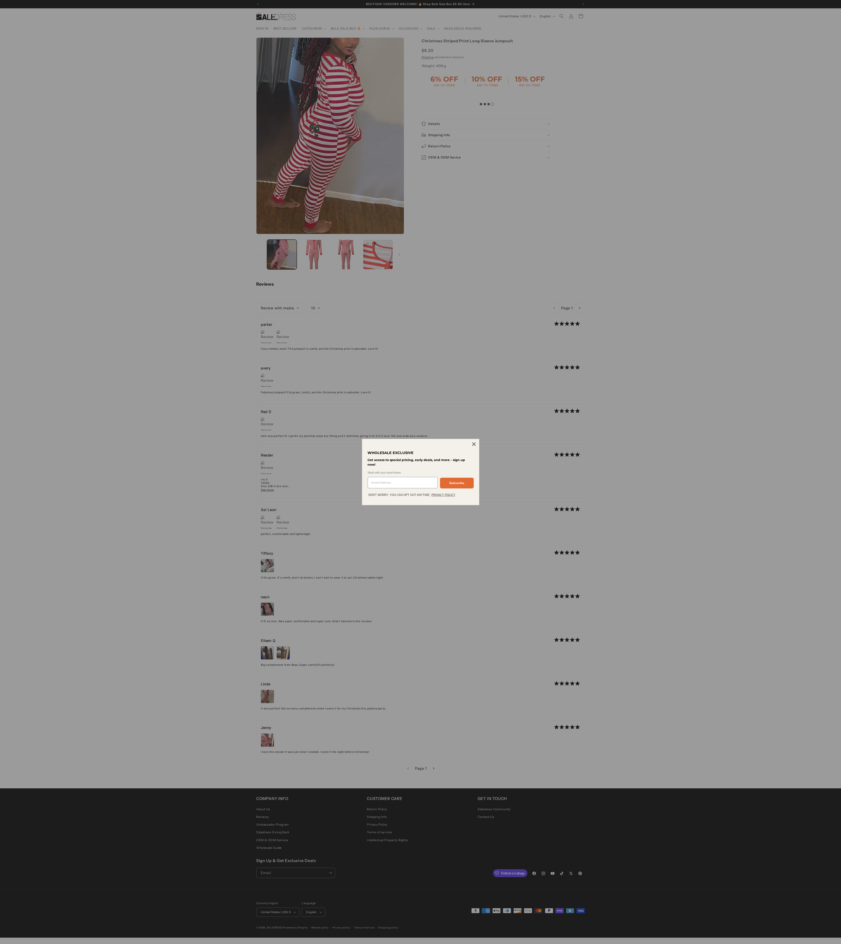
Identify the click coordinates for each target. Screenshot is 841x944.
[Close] (474, 444)
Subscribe (456, 483)
